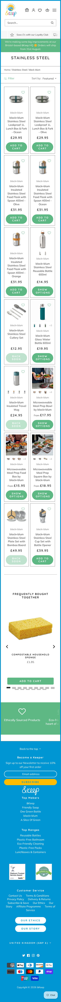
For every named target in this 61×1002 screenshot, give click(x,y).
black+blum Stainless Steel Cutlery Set (16, 331)
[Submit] (52, 23)
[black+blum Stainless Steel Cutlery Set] (16, 311)
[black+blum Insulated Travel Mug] (16, 378)
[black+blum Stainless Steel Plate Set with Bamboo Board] (16, 515)
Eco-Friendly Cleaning (30, 843)
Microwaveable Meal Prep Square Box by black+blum (42, 472)
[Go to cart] (47, 9)
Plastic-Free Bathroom (30, 839)
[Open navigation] (54, 10)
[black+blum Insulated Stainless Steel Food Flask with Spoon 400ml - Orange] (16, 239)
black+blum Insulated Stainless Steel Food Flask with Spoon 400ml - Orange (16, 265)
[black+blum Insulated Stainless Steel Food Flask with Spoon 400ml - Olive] (16, 167)
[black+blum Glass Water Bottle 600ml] (42, 311)
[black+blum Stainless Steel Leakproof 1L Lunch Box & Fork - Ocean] (16, 98)
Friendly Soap (30, 807)
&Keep (30, 803)
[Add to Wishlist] (23, 92)
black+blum (30, 815)
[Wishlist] (40, 9)
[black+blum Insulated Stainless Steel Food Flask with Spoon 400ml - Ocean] (42, 167)
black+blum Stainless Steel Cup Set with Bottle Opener (43, 537)
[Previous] (7, 646)
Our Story (30, 928)
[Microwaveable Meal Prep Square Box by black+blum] (42, 444)
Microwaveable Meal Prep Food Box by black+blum (16, 472)
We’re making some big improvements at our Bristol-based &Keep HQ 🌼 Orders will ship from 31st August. (30, 45)
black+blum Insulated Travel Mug (16, 403)
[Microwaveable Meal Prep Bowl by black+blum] (42, 378)
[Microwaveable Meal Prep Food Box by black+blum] (16, 444)
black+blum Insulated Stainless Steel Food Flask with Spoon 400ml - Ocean (42, 193)
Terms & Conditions (37, 895)
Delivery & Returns (39, 899)
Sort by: (36, 78)
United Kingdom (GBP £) (28, 943)
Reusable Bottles (30, 835)
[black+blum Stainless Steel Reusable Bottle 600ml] (42, 239)
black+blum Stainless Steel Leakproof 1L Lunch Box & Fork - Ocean (16, 122)
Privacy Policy (15, 899)
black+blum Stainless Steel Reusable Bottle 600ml (42, 266)
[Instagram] (33, 955)
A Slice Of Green (30, 819)
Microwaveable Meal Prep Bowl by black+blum (42, 403)
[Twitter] (23, 955)
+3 (50, 325)
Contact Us (15, 895)
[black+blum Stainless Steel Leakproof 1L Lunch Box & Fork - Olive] (42, 98)
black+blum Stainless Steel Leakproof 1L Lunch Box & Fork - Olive (42, 122)
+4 (50, 392)
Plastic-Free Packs (30, 847)
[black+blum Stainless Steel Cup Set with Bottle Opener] (42, 515)
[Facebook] (28, 955)
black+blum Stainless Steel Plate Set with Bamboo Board (16, 537)
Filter (10, 78)
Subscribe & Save (18, 902)
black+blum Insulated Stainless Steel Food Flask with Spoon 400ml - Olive (16, 193)
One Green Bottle (30, 811)
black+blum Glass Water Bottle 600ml (43, 337)
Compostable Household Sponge (30, 656)
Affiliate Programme (28, 906)
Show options (43, 291)
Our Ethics (39, 902)
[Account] (33, 9)
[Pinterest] (38, 955)
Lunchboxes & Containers (30, 852)
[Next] (53, 646)
